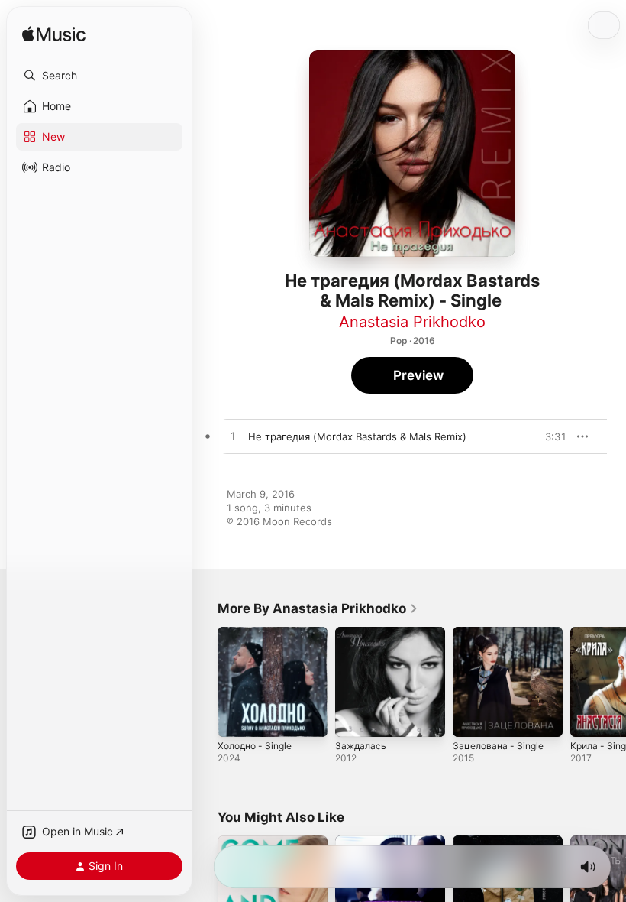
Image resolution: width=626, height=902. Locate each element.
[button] (99, 76)
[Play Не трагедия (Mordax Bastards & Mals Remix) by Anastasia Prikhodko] (233, 436)
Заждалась (360, 745)
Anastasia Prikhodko (412, 322)
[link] (318, 608)
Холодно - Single (255, 745)
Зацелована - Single (498, 745)
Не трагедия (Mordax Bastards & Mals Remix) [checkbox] (357, 436)
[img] (54, 35)
